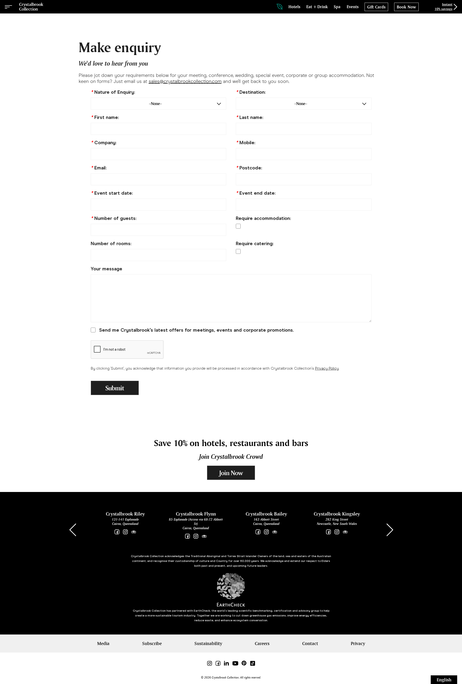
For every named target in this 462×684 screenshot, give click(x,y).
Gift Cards (376, 7)
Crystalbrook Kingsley (337, 514)
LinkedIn (226, 663)
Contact (310, 643)
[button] (389, 529)
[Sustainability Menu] (279, 7)
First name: (105, 117)
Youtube (235, 663)
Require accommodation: (263, 218)
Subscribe (152, 643)
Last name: (249, 117)
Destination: (251, 92)
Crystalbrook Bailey (266, 514)
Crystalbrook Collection (31, 7)
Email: (99, 168)
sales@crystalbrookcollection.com (185, 81)
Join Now (231, 473)
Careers (262, 643)
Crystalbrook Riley (125, 514)
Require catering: (255, 243)
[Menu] (8, 7)
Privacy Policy (327, 368)
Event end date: (256, 193)
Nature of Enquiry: (113, 92)
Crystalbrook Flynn (196, 514)
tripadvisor (133, 532)
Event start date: (112, 193)
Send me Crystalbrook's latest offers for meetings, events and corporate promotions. (196, 330)
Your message (106, 269)
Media (103, 643)
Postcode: (249, 168)
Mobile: (245, 142)
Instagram (125, 532)
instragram (336, 532)
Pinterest (244, 663)
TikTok (252, 663)
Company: (103, 142)
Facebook (116, 532)
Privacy (358, 643)
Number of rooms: (111, 243)
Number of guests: (113, 218)
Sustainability (208, 643)
